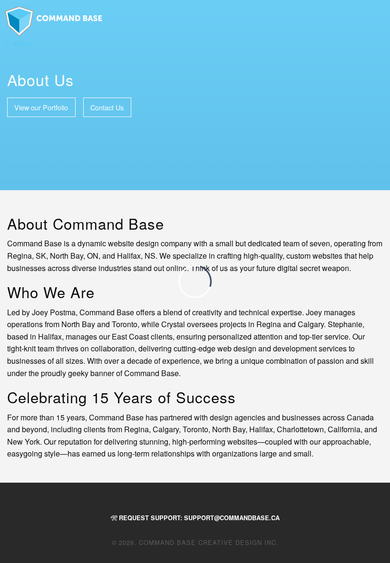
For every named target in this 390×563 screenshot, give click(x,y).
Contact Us (107, 107)
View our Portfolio (41, 107)
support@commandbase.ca (232, 518)
